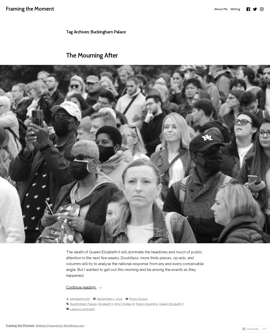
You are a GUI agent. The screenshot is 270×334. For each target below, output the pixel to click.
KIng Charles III (124, 304)
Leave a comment (82, 309)
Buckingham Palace (83, 304)
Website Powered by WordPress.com (60, 325)
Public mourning (147, 304)
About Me (221, 9)
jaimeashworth (80, 299)
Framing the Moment (30, 8)
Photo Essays (138, 299)
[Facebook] (249, 9)
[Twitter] (255, 9)
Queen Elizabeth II (171, 304)
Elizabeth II (105, 304)
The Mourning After (92, 55)
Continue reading (81, 287)
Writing (235, 9)
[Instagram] (261, 9)
